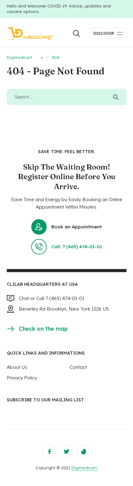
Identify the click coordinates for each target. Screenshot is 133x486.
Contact (78, 367)
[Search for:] (67, 97)
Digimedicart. (84, 467)
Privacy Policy (22, 378)
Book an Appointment (76, 227)
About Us (17, 367)
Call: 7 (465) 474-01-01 (76, 247)
